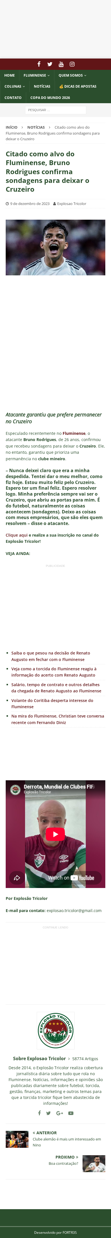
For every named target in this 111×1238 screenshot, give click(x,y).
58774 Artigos (85, 1058)
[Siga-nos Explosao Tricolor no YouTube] (68, 1113)
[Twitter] (50, 64)
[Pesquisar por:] (55, 109)
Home (9, 75)
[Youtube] (61, 64)
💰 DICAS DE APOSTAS (77, 86)
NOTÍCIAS (42, 86)
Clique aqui (17, 535)
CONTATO (13, 97)
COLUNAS (13, 86)
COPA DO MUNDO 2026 (50, 97)
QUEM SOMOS (71, 75)
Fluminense (35, 75)
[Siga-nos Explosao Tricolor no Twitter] (46, 1113)
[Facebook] (39, 64)
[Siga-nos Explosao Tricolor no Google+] (57, 1113)
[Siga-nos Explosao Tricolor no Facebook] (39, 1113)
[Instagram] (72, 64)
